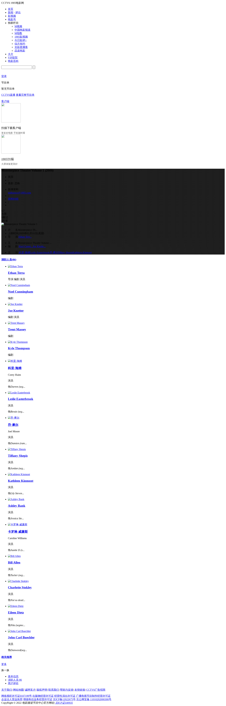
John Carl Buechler (21, 637)
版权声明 (42, 689)
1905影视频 (21, 36)
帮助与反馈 (66, 689)
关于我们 (6, 689)
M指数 (18, 33)
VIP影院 (13, 57)
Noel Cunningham (20, 291)
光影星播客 (21, 47)
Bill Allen (14, 562)
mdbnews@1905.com (19, 192)
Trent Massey (17, 329)
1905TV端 (7, 159)
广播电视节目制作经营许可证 (93, 695)
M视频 (18, 26)
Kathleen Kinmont (82, 252)
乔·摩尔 (53, 252)
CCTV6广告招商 (95, 689)
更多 (4, 664)
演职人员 (8, 259)
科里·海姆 (24, 252)
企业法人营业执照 (12, 699)
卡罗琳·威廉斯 (18, 531)
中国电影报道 (22, 29)
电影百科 (13, 61)
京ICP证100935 (64, 702)
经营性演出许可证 (64, 695)
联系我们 (53, 689)
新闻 (10, 12)
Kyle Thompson (19, 348)
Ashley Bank (16, 505)
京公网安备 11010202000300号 (93, 699)
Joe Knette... (39, 246)
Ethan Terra (16, 273)
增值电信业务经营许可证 (37, 699)
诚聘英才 (30, 689)
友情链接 (79, 689)
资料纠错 (13, 198)
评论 (18, 12)
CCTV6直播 (8, 94)
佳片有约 (20, 43)
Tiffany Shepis (65, 252)
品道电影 (20, 50)
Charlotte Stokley (20, 587)
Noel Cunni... (26, 246)
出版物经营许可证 (43, 695)
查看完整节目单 (25, 94)
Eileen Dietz (16, 612)
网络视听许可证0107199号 (16, 695)
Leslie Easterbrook (39, 252)
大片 (10, 54)
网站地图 (18, 689)
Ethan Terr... (25, 236)
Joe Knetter (16, 310)
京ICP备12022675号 (64, 699)
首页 (10, 9)
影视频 (12, 16)
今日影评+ (21, 40)
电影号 (12, 19)
